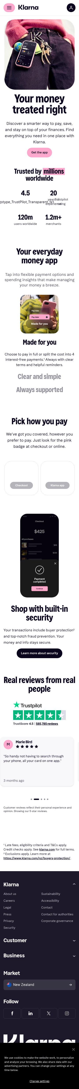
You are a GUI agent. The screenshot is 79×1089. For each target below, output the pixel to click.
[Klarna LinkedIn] (30, 1013)
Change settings (39, 1081)
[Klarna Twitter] (48, 1013)
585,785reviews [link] (47, 724)
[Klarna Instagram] (66, 1013)
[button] (39, 343)
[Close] (73, 1049)
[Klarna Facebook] (12, 1013)
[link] (21, 478)
